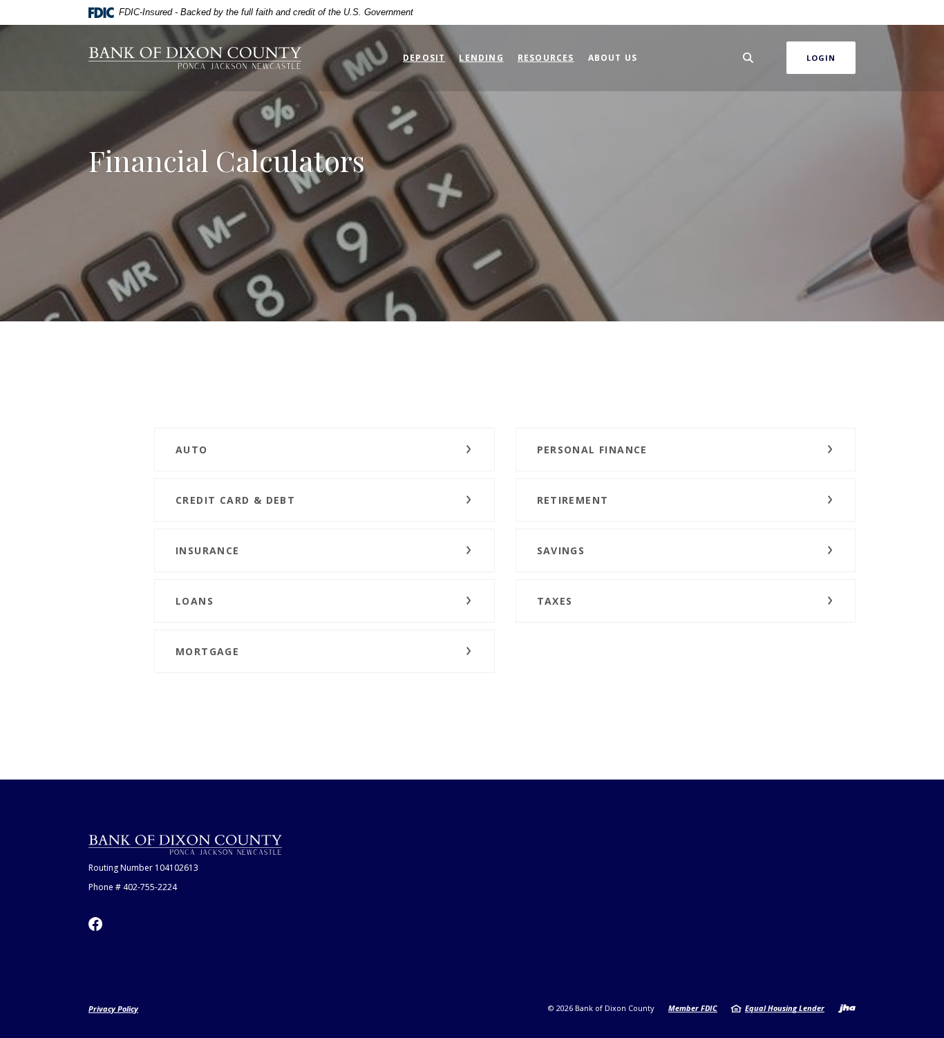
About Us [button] (613, 58)
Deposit (424, 58)
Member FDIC (692, 1008)
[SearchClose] (748, 58)
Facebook (95, 924)
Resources (546, 58)
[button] (324, 449)
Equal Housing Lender (784, 1008)
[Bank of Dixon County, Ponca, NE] (194, 58)
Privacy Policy (113, 1008)
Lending (481, 58)
